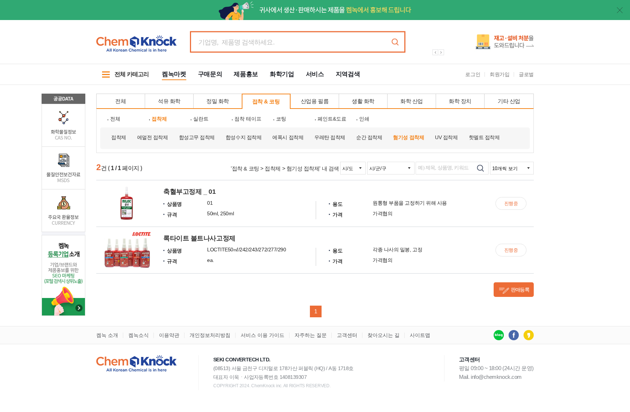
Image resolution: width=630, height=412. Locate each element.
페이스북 (514, 335)
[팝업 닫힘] (620, 10)
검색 (394, 42)
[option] (479, 44)
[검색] (480, 168)
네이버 (499, 335)
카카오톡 (529, 335)
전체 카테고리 (122, 78)
